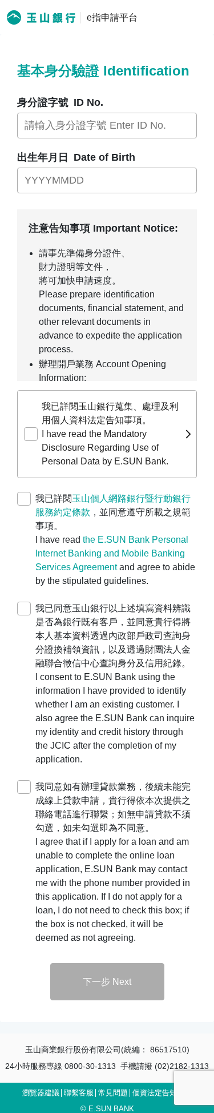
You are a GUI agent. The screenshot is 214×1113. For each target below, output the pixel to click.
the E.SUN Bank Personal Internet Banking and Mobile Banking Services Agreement (111, 553)
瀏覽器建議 (40, 1092)
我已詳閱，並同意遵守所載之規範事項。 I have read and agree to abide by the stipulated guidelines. (115, 540)
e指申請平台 (112, 17)
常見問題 (113, 1092)
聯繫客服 (79, 1092)
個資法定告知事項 (162, 1092)
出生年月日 (76, 157)
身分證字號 (60, 102)
